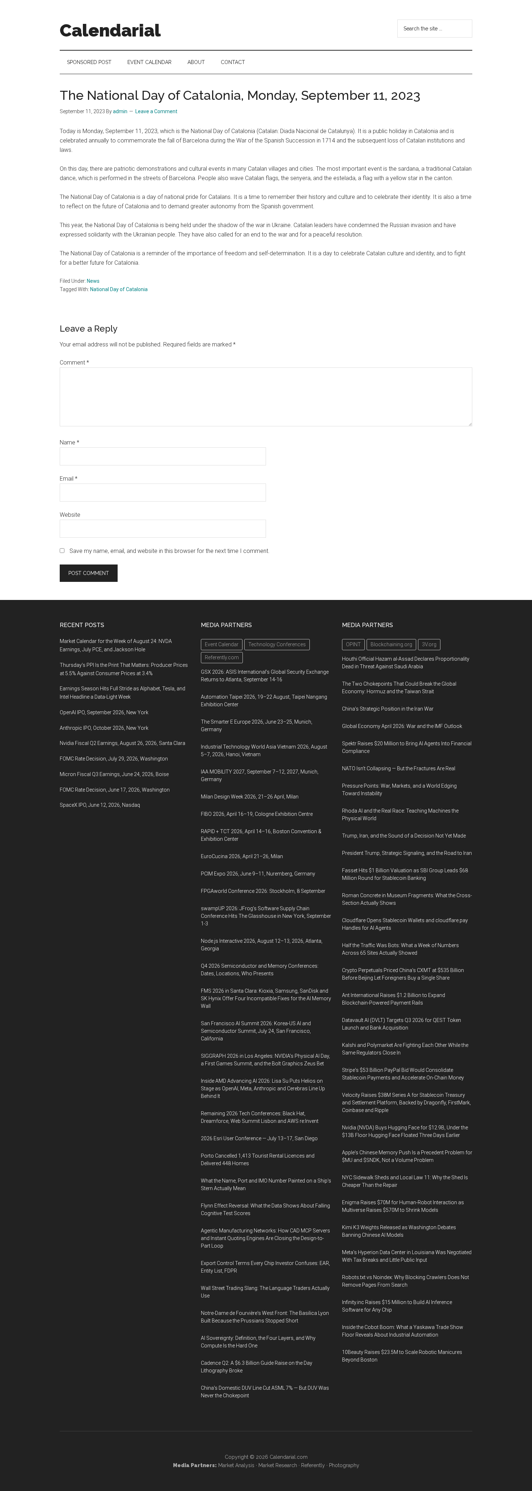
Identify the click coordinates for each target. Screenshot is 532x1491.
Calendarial (110, 30)
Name (69, 442)
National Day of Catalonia (119, 289)
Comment (74, 362)
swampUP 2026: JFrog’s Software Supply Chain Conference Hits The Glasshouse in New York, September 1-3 (266, 916)
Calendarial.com (289, 1457)
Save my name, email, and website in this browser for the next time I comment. (169, 551)
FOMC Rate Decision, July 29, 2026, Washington (114, 759)
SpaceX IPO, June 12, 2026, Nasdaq (100, 805)
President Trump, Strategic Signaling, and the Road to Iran (407, 853)
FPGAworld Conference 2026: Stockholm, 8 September (263, 891)
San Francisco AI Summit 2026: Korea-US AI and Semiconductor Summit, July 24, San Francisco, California (256, 1031)
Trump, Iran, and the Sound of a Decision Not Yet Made (404, 836)
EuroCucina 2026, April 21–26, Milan (242, 856)
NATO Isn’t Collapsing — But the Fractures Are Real (398, 768)
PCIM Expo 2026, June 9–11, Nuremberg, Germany (258, 874)
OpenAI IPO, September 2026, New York (104, 712)
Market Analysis (236, 1465)
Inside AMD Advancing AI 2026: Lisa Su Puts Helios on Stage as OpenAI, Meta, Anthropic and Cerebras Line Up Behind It (263, 1088)
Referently (313, 1465)
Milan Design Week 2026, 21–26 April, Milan (250, 797)
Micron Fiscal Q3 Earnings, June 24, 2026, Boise (114, 774)
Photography (344, 1465)
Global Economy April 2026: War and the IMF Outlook (402, 726)
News (93, 281)
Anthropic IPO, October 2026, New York (104, 728)
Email (68, 478)
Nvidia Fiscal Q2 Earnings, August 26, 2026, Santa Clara (122, 743)
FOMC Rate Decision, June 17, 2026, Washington (115, 790)
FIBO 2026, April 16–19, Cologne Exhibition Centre (257, 814)
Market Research (277, 1465)
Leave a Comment (156, 111)
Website (70, 514)
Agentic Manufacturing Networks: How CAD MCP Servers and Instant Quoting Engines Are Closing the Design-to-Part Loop (265, 1238)
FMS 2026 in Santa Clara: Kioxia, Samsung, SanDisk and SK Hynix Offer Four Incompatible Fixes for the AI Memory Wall (266, 998)
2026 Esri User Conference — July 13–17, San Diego (259, 1138)
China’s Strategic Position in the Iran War (388, 709)
